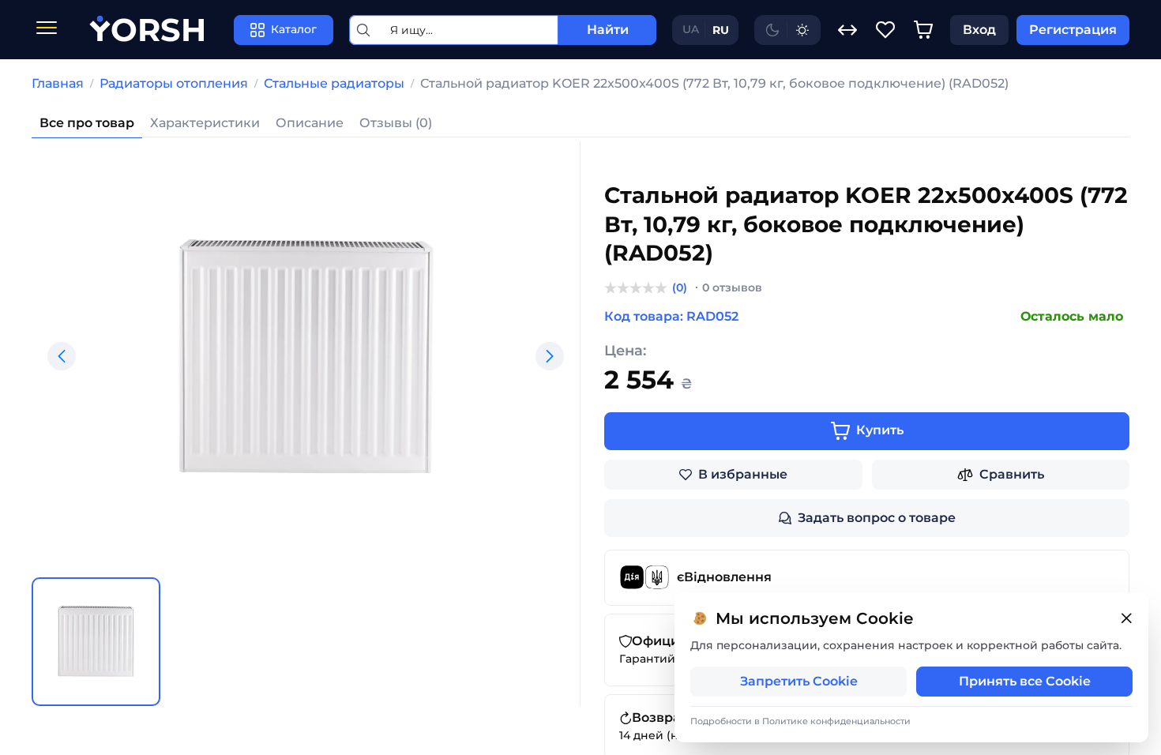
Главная (58, 83)
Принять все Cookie (1025, 681)
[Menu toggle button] (47, 30)
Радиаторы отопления (174, 83)
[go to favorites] (885, 30)
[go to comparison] (847, 30)
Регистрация (1073, 29)
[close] (1126, 618)
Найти (608, 29)
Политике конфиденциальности (836, 721)
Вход (979, 29)
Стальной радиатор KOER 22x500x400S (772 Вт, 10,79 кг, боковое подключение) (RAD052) (714, 83)
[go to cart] (923, 30)
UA (690, 29)
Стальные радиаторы (334, 83)
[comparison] (847, 30)
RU (720, 30)
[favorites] (885, 30)
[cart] (923, 30)
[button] (61, 356)
